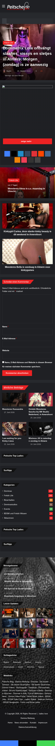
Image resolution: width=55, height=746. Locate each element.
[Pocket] (24, 160)
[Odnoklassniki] (17, 160)
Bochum (28, 662)
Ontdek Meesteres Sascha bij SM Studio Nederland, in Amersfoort (41, 412)
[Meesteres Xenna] (45, 633)
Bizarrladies (9, 500)
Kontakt (33, 723)
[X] (14, 154)
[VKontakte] (48, 154)
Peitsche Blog (8, 682)
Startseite (9, 28)
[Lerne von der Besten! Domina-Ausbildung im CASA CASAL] (45, 612)
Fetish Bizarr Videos (35, 696)
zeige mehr (26, 141)
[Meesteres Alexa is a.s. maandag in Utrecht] (10, 643)
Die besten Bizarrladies (20, 685)
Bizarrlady (17, 662)
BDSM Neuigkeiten (11, 702)
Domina (38, 662)
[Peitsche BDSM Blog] (18, 6)
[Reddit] (41, 154)
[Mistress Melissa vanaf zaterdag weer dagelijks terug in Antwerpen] (45, 623)
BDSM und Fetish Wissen (15, 513)
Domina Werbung (22, 682)
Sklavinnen (9, 518)
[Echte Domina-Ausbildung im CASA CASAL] (27, 623)
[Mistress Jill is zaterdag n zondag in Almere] (41, 429)
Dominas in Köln (20, 693)
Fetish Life (19, 28)
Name (5, 327)
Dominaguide (21, 688)
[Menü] (3, 7)
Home (10, 723)
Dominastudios (10, 504)
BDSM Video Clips (15, 699)
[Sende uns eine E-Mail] (12, 71)
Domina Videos (8, 688)
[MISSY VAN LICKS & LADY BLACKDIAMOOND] (27, 643)
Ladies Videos (30, 699)
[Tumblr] (27, 154)
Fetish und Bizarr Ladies (30, 702)
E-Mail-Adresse (9, 339)
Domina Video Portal (16, 696)
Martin (8, 71)
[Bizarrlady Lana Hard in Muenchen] (27, 612)
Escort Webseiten (35, 693)
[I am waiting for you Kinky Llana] (14, 429)
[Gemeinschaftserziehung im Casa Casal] (45, 643)
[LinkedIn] (21, 154)
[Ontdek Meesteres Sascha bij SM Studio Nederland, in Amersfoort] (41, 399)
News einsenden (21, 723)
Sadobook (32, 688)
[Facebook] (7, 154)
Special (41, 667)
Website (5, 350)
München (30, 667)
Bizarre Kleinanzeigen (18, 690)
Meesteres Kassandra (12, 409)
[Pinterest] (34, 154)
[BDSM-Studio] (10, 623)
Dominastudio (9, 667)
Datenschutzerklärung (27, 727)
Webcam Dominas (45, 699)
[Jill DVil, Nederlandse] (10, 633)
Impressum (42, 723)
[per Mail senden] (31, 160)
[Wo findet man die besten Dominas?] (10, 612)
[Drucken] (37, 160)
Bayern (6, 662)
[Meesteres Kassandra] (14, 399)
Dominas (8, 491)
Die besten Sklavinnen (41, 685)
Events (7, 509)
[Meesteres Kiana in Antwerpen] (27, 633)
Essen (20, 667)
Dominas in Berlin (36, 690)
